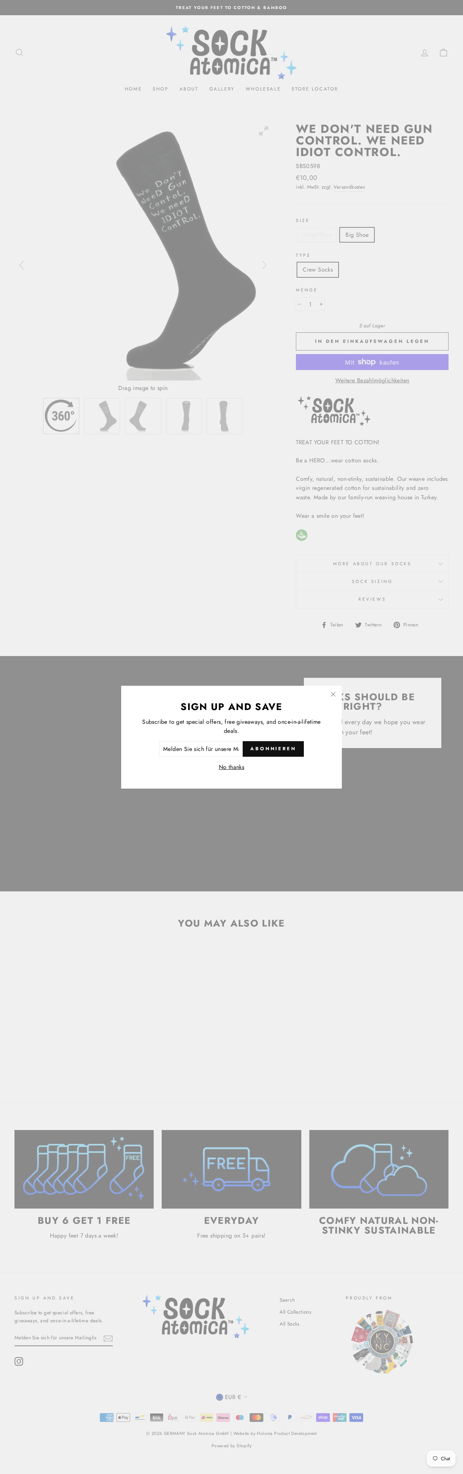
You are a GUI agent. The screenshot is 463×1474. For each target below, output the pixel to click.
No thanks (232, 767)
